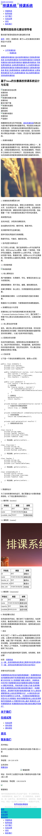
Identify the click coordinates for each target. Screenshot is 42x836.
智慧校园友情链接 (21, 804)
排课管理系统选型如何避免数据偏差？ (15, 675)
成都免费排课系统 (8, 57)
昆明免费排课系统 (8, 68)
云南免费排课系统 (18, 65)
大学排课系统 (10, 50)
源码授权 (8, 728)
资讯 (7, 21)
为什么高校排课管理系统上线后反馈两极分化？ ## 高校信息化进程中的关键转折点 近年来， (21, 693)
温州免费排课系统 (22, 57)
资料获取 (8, 725)
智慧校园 (8, 14)
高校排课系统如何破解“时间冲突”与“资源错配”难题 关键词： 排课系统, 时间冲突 (21, 680)
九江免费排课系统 (33, 65)
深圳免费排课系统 (8, 75)
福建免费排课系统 (29, 62)
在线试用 (8, 19)
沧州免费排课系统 (12, 60)
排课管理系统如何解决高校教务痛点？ (19, 688)
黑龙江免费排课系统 (12, 70)
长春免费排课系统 (27, 70)
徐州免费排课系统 (26, 60)
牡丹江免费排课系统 (17, 73)
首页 (2, 39)
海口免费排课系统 (33, 73)
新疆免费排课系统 (22, 68)
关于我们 (8, 16)
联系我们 (8, 24)
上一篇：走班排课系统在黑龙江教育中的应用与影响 (20, 662)
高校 (25, 123)
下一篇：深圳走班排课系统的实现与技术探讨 (18, 665)
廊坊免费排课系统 (15, 62)
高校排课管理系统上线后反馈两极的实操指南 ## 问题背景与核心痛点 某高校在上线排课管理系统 (21, 701)
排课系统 (8, 11)
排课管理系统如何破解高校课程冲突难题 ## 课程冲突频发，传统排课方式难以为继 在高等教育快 (20, 685)
